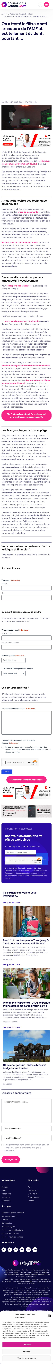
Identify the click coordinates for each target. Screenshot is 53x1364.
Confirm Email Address (10, 643)
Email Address (6, 633)
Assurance (5, 1197)
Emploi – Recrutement (10, 1233)
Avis (29, 1187)
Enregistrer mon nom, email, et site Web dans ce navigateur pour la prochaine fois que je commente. (26, 1148)
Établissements (34, 1197)
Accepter (26, 1344)
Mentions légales (8, 1227)
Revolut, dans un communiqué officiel (19, 242)
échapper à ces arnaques (18, 286)
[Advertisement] (26, 70)
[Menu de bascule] (46, 4)
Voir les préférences (27, 1358)
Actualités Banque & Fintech (12, 1213)
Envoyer (7, 772)
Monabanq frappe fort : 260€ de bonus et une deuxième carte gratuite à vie (26, 1004)
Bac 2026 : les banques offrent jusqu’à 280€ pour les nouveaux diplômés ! (26, 942)
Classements (33, 1190)
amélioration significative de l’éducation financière (25, 365)
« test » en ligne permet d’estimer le (22, 321)
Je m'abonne (42, 859)
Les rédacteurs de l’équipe (12, 1237)
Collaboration (6, 1223)
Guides (31, 1201)
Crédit (3, 1190)
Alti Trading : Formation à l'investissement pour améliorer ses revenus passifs (26, 415)
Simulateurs (33, 1194)
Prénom (4, 584)
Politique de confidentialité (12, 1230)
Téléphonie (5, 1201)
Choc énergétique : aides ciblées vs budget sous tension (24, 1066)
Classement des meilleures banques (26, 779)
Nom (3, 593)
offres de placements (28, 212)
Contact (4, 1220)
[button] (49, 1316)
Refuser (26, 1351)
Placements (6, 1194)
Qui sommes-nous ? (9, 1216)
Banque (4, 1187)
